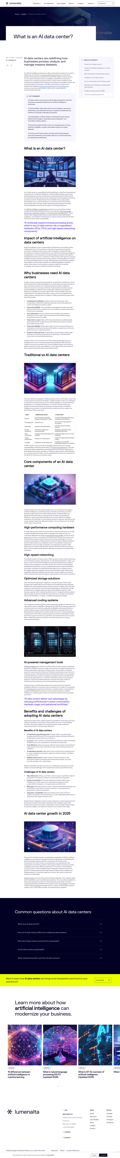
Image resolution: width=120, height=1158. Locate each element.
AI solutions (37, 885)
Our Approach (49, 3)
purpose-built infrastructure (50, 75)
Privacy (62, 1150)
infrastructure (32, 689)
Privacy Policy (50, 1155)
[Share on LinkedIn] (7, 65)
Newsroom (54, 1150)
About (71, 3)
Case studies (61, 3)
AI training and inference (59, 447)
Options (94, 1155)
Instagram (109, 1120)
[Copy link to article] (11, 65)
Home (17, 14)
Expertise (36, 3)
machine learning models (54, 535)
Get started (100, 980)
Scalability (30, 741)
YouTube (109, 1116)
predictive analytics (38, 213)
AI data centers (29, 878)
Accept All (103, 1155)
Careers (90, 3)
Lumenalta (63, 884)
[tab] (58, 1085)
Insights (80, 3)
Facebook (109, 1122)
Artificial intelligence (31, 666)
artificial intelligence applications (37, 209)
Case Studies (94, 1120)
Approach (93, 1116)
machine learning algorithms (58, 213)
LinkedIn (109, 1113)
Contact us (102, 3)
